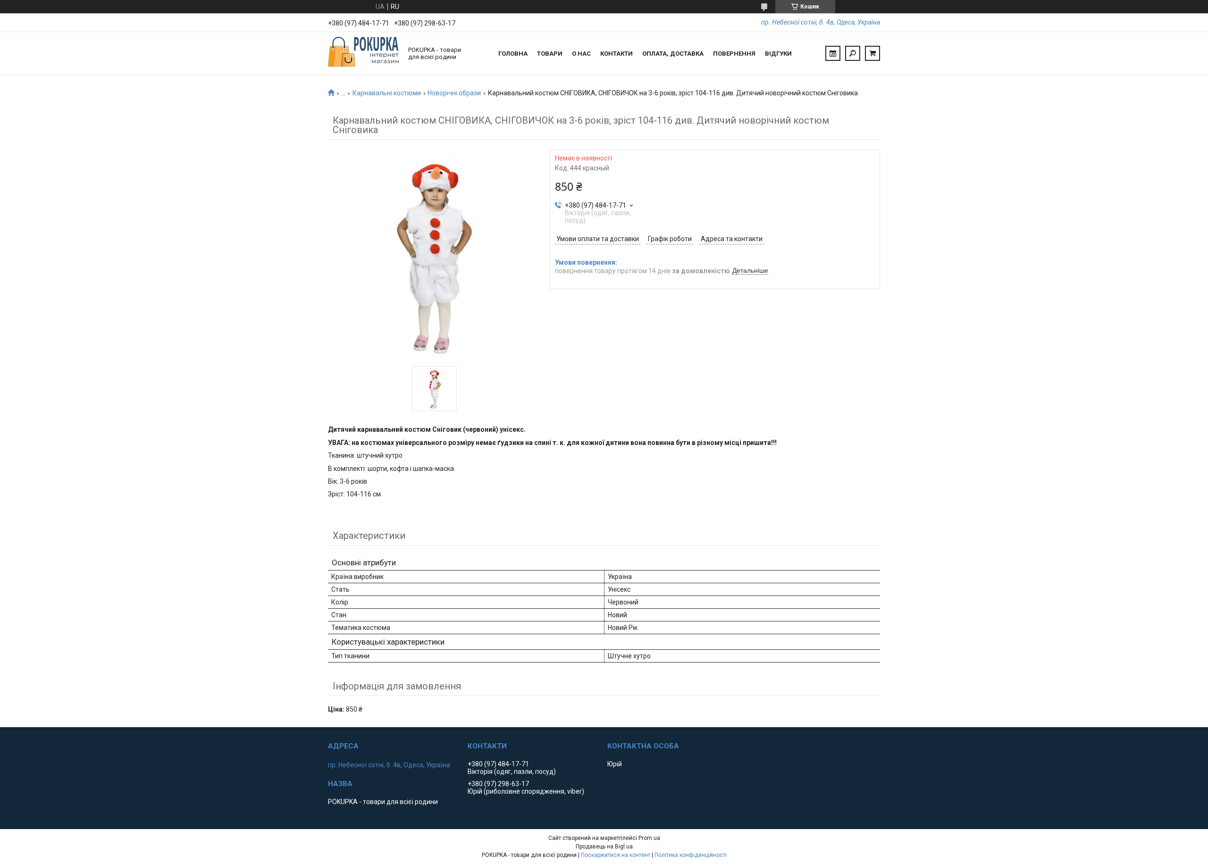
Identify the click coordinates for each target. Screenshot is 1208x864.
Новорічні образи (454, 93)
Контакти (616, 53)
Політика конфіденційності (690, 855)
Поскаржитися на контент (615, 855)
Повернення (734, 53)
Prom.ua (649, 838)
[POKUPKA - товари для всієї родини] (363, 53)
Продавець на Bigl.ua (604, 846)
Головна (513, 53)
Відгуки (778, 53)
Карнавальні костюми (386, 93)
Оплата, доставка (673, 53)
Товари (549, 53)
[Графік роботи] (832, 53)
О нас (581, 53)
